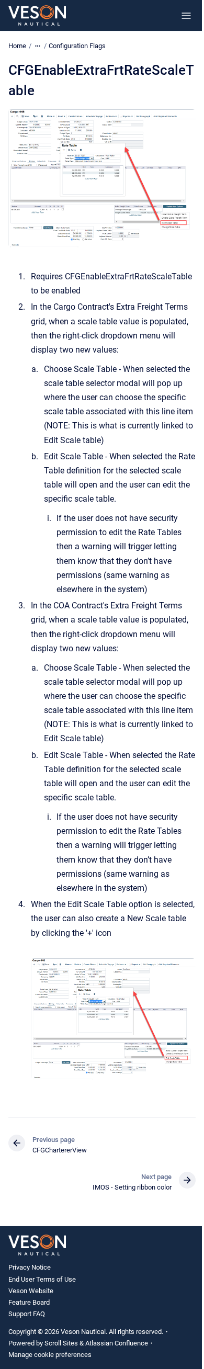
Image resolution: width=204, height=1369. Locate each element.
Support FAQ (26, 1314)
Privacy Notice (29, 1267)
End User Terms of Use (42, 1279)
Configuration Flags (77, 46)
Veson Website (30, 1291)
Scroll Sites (61, 1343)
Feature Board (29, 1302)
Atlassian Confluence (116, 1343)
